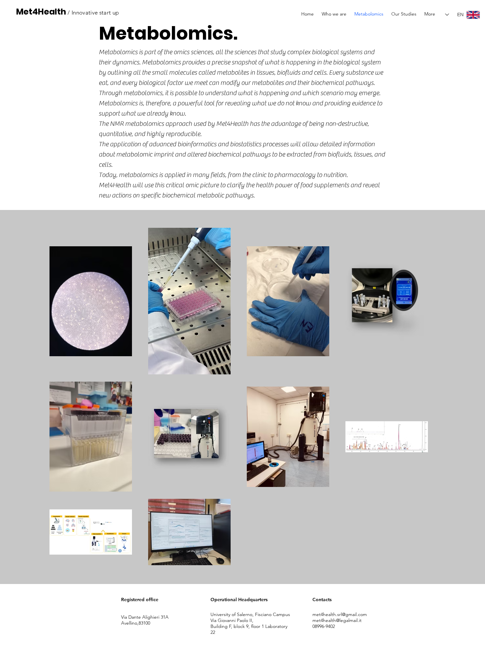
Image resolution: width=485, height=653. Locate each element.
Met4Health (41, 11)
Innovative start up (95, 12)
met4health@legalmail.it (337, 620)
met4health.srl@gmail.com (339, 614)
